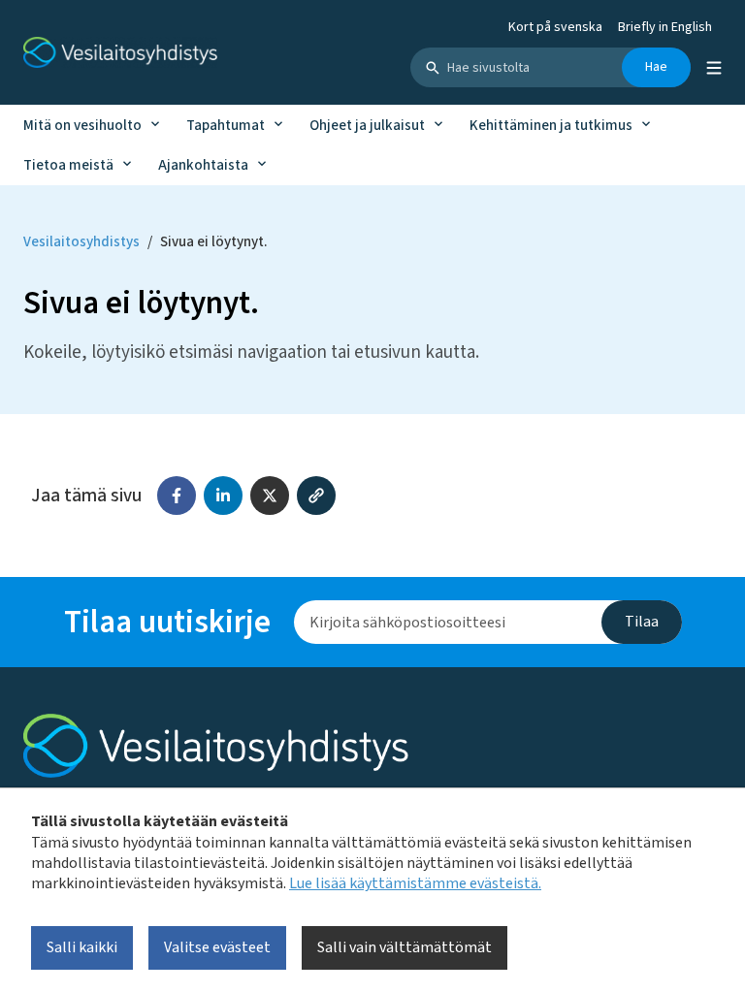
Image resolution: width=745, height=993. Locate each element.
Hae (656, 67)
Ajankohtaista (203, 165)
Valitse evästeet (217, 947)
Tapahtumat (225, 125)
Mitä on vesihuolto (82, 125)
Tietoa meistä (68, 165)
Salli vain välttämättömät (404, 947)
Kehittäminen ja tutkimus (551, 125)
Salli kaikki (82, 947)
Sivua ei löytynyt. (213, 242)
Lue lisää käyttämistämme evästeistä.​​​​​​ (415, 883)
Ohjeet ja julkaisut (367, 125)
